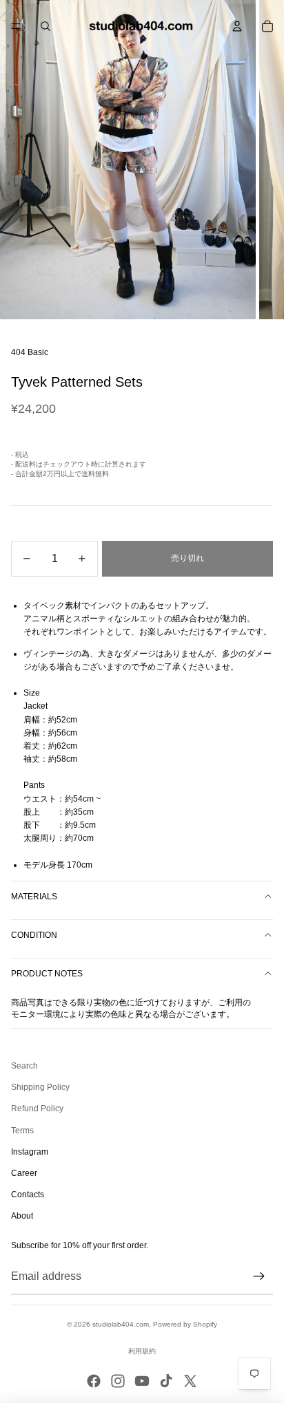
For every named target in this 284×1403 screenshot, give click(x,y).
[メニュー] (16, 26)
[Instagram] (118, 1381)
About (22, 1216)
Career (24, 1173)
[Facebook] (93, 1381)
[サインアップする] (259, 1276)
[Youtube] (142, 1381)
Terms (22, 1130)
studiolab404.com (120, 1324)
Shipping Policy (40, 1087)
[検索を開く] (45, 26)
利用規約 (142, 1351)
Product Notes (47, 973)
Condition (34, 935)
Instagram (29, 1152)
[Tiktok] (166, 1381)
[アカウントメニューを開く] (237, 26)
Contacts (27, 1194)
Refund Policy (37, 1108)
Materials (34, 896)
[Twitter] (190, 1381)
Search (24, 1066)
